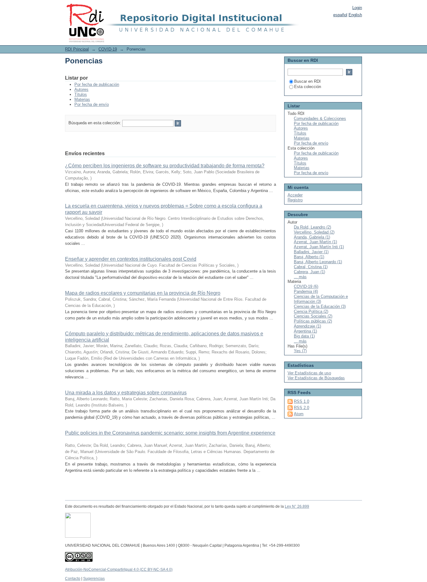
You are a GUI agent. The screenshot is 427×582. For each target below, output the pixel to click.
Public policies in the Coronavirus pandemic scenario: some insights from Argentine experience (170, 433)
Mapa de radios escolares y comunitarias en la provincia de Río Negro (142, 293)
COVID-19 (107, 49)
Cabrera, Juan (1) (309, 271)
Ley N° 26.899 (297, 506)
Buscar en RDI (307, 81)
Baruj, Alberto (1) (309, 256)
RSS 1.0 (301, 401)
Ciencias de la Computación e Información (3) (321, 299)
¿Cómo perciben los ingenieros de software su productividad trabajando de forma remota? (164, 165)
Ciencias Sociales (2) (313, 316)
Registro (295, 200)
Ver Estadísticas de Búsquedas (316, 378)
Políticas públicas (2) (313, 321)
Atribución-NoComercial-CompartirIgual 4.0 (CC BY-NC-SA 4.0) (119, 569)
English (355, 14)
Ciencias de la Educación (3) (320, 306)
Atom (299, 414)
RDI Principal (77, 49)
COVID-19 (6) (306, 286)
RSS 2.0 (301, 407)
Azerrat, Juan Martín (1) (315, 241)
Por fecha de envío (91, 104)
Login (357, 7)
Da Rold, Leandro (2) (312, 227)
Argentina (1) (305, 331)
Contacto (72, 578)
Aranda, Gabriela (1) (312, 237)
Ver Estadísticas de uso (309, 373)
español (340, 14)
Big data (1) (304, 336)
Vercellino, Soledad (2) (314, 232)
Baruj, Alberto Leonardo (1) (318, 261)
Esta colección (307, 86)
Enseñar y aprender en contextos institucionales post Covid (130, 259)
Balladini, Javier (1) (311, 251)
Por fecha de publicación (96, 84)
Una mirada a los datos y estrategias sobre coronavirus (126, 392)
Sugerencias (94, 578)
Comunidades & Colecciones (320, 118)
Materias (82, 99)
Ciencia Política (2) (311, 311)
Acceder (295, 195)
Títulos (80, 94)
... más (300, 276)
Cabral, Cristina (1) (311, 266)
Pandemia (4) (306, 291)
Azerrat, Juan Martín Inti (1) (319, 246)
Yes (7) (300, 350)
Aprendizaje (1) (307, 326)
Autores (81, 89)
